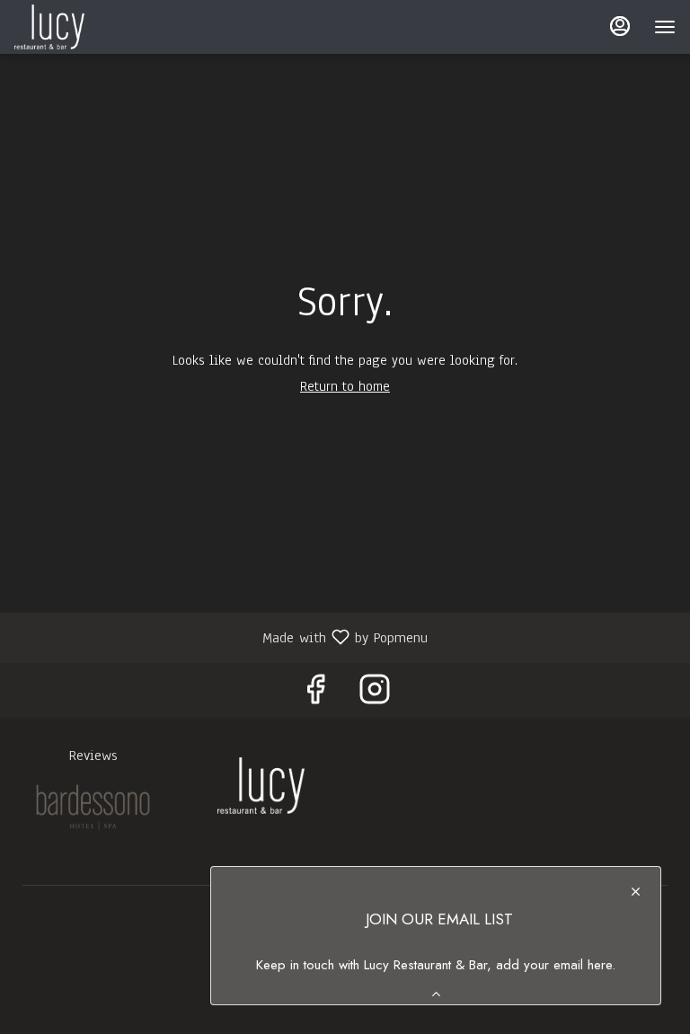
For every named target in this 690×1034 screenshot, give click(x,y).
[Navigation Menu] (665, 27)
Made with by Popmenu (220, 636)
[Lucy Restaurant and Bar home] (95, 26)
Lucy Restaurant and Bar (261, 785)
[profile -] (620, 26)
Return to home (345, 386)
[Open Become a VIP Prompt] (436, 994)
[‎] (93, 807)
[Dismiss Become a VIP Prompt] (635, 891)
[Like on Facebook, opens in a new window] (315, 695)
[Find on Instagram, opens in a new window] (374, 695)
